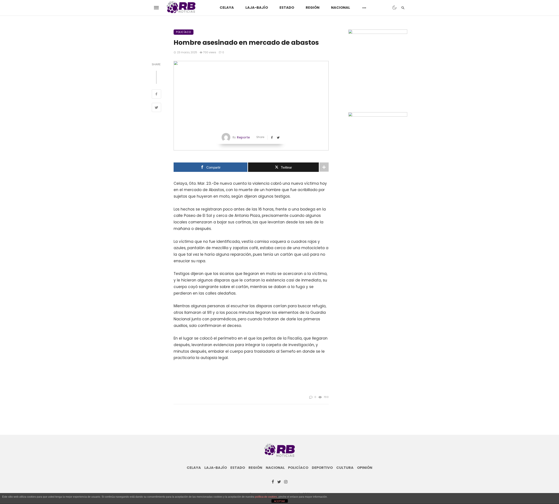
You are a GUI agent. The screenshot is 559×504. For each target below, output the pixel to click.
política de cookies (266, 496)
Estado (287, 7)
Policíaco (183, 32)
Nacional (340, 7)
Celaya (227, 7)
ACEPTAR (279, 501)
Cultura (345, 467)
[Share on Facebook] (156, 94)
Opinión (364, 467)
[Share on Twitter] (156, 108)
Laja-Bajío (256, 7)
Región (312, 7)
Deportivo (322, 467)
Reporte (243, 137)
